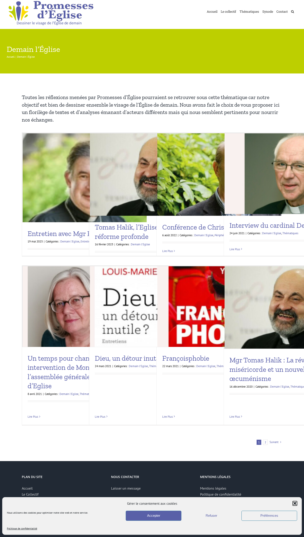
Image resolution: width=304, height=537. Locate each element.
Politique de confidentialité (22, 528)
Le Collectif (30, 494)
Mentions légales (213, 488)
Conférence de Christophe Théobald (217, 227)
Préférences (269, 515)
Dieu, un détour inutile (129, 358)
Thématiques (290, 233)
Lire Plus (167, 251)
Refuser (211, 515)
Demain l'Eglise (69, 241)
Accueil (27, 488)
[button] (295, 503)
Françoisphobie (185, 358)
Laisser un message (126, 488)
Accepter (153, 515)
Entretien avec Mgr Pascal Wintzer (80, 233)
